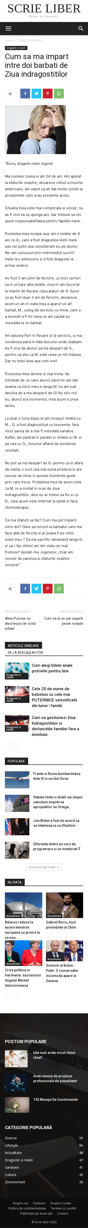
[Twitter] (36, 93)
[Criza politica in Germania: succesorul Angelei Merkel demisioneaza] (23, 953)
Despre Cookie (60, 1203)
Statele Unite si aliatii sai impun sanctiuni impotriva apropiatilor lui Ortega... (58, 802)
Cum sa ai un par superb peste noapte (63, 621)
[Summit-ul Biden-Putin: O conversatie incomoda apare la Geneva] (64, 950)
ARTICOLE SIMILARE (23, 646)
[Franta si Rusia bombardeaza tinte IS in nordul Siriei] (17, 779)
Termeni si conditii (63, 1208)
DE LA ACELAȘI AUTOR (25, 653)
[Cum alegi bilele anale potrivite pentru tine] (17, 671)
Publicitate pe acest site (36, 1213)
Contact (62, 1213)
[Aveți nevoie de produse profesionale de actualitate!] (16, 1082)
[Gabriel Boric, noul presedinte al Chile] (64, 905)
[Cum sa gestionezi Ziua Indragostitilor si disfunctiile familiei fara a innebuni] (17, 723)
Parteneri (39, 1203)
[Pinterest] (48, 93)
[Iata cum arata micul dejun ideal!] (16, 1058)
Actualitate (13, 916)
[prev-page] (8, 747)
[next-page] (16, 747)
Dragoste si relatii (30, 40)
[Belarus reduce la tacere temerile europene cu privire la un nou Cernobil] (23, 905)
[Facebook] (25, 93)
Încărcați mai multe (42, 867)
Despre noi (20, 1203)
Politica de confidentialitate (27, 1208)
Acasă (9, 40)
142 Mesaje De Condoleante (55, 1099)
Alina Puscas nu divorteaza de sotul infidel (20, 623)
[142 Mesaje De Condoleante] (17, 1105)
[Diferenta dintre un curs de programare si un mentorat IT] (17, 850)
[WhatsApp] (59, 93)
